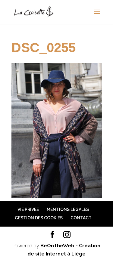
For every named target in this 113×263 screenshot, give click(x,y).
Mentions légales (68, 209)
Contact (81, 217)
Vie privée (28, 209)
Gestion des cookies (39, 217)
